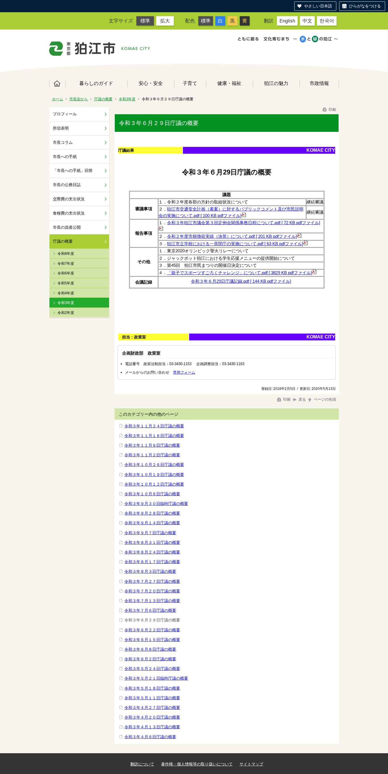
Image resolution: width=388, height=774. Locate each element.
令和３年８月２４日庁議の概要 (152, 552)
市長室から (78, 99)
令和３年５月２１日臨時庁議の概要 (156, 678)
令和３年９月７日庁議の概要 (150, 532)
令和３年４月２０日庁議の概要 (152, 717)
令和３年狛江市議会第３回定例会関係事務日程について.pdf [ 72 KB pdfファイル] (243, 222)
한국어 (327, 20)
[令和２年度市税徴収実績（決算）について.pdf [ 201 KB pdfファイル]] (299, 236)
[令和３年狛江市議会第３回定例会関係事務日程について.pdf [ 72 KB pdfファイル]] (160, 229)
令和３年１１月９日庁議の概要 (152, 445)
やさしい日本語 (318, 6)
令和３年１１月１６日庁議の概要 (154, 435)
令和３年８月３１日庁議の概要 (152, 542)
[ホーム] (82, 48)
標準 (145, 20)
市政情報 (319, 83)
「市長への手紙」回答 (73, 170)
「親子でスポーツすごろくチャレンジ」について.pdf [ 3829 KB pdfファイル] (239, 272)
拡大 (165, 20)
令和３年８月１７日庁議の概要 (152, 561)
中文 (307, 20)
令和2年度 (65, 313)
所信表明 (61, 128)
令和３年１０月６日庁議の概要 (152, 494)
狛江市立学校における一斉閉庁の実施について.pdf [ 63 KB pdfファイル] (235, 243)
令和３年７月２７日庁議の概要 (152, 581)
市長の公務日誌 (67, 184)
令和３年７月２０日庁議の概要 (152, 591)
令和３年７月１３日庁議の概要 (152, 600)
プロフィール (65, 114)
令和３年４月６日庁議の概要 (150, 737)
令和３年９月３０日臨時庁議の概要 (156, 503)
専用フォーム (184, 372)
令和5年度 (65, 283)
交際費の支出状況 (69, 199)
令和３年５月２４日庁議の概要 (152, 668)
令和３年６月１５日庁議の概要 (152, 639)
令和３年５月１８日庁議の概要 (152, 688)
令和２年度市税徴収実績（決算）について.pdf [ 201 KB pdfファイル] (232, 236)
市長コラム (63, 142)
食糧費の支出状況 (69, 213)
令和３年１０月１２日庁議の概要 (154, 484)
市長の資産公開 (67, 227)
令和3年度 (127, 99)
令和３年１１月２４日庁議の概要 (154, 426)
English (287, 20)
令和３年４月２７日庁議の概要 (152, 707)
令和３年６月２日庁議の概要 (150, 659)
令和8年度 (65, 253)
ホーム (57, 83)
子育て (190, 83)
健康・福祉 (229, 83)
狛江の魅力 (276, 83)
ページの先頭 (324, 399)
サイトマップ (251, 764)
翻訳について (142, 764)
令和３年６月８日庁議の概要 (150, 649)
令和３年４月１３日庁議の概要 (152, 727)
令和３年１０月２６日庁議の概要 (154, 464)
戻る (302, 399)
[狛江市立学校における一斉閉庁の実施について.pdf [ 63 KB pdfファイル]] (305, 243)
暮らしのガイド (96, 83)
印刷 (331, 109)
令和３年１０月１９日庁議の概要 (154, 474)
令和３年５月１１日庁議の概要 (152, 698)
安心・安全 (151, 83)
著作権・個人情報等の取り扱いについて (197, 764)
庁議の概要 (103, 99)
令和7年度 (65, 263)
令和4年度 (65, 293)
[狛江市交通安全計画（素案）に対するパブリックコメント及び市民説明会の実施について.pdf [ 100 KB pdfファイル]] (243, 215)
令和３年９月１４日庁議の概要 (152, 523)
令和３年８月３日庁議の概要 (150, 571)
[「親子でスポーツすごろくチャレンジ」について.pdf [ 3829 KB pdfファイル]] (314, 272)
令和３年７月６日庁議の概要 (150, 610)
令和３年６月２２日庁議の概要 (152, 630)
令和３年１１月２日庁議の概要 (152, 455)
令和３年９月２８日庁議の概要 (152, 513)
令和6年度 (65, 273)
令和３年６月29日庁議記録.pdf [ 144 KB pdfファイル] (241, 281)
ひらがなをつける (365, 6)
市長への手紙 (65, 156)
